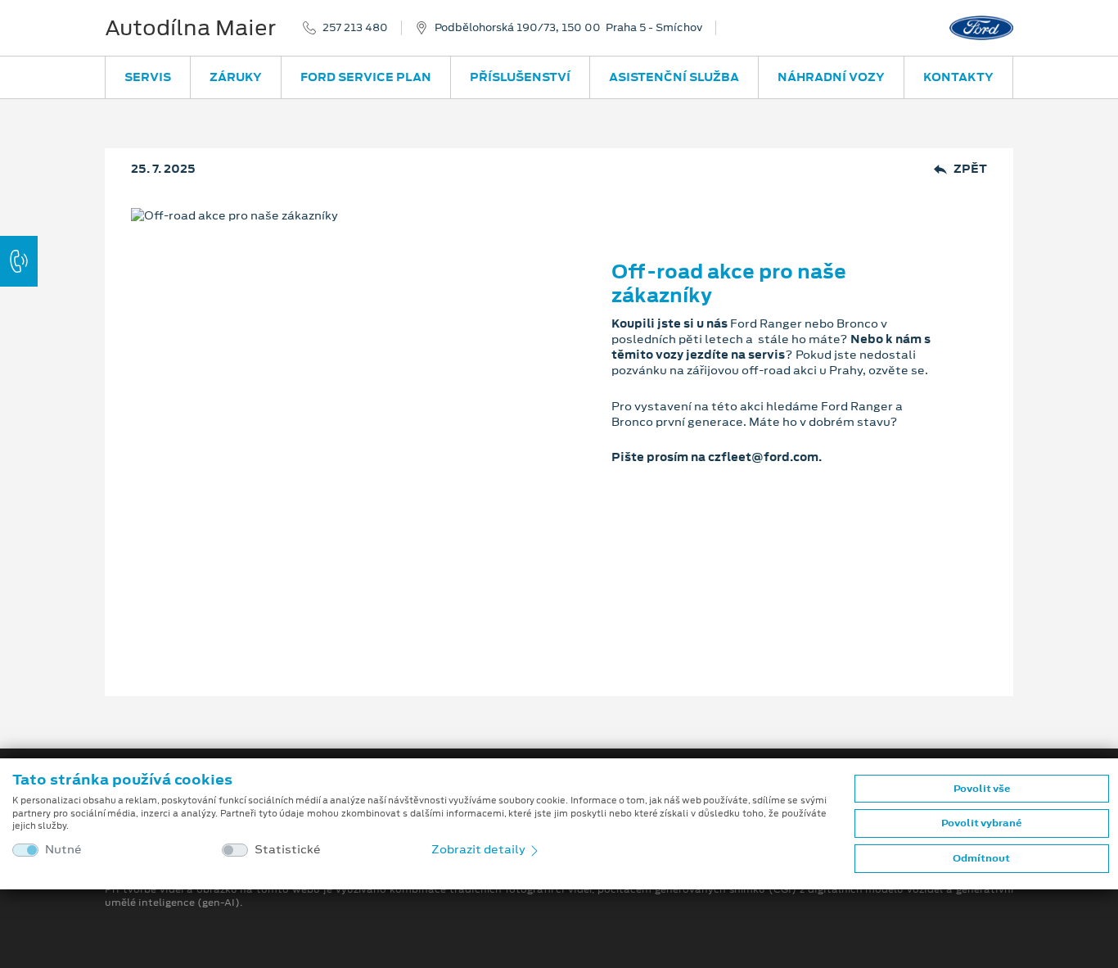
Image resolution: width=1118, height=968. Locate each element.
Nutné (63, 849)
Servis (147, 77)
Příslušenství (520, 77)
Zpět (970, 169)
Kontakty (958, 77)
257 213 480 (355, 27)
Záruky (236, 77)
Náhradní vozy (831, 77)
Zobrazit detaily (479, 849)
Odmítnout (981, 858)
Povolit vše (981, 788)
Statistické (288, 849)
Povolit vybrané (981, 823)
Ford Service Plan (365, 77)
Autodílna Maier (191, 28)
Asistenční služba (674, 77)
